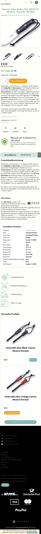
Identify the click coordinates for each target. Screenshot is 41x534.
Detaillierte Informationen (8, 116)
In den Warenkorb (19, 81)
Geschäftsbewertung (7, 457)
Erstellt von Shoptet (22, 521)
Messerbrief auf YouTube (11, 444)
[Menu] (37, 2)
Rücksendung (5, 462)
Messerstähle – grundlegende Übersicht (13, 478)
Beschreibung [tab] (10, 155)
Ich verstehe (32, 532)
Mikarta (10, 103)
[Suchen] (26, 2)
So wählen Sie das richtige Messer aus (13, 475)
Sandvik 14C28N (23, 99)
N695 (35, 215)
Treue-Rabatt (5, 452)
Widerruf (3, 464)
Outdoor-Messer (31, 230)
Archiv (5, 485)
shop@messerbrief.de (10, 435)
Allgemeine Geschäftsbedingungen (11, 459)
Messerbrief (7, 438)
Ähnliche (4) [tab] (26, 155)
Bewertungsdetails (23, 15)
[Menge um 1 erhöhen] (8, 80)
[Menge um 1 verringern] (8, 82)
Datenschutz (5, 467)
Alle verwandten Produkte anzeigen (20, 422)
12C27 (15, 215)
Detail (33, 360)
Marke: (5, 122)
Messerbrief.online (9, 441)
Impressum (4, 454)
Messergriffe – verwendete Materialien (13, 481)
